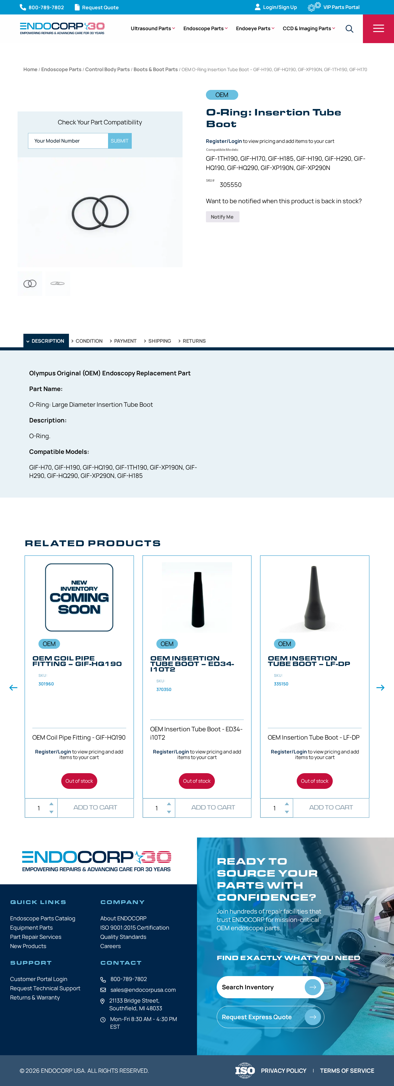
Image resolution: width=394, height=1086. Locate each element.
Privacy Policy (284, 1071)
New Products (28, 946)
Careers (110, 946)
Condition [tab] (89, 340)
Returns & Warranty (35, 997)
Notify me (223, 216)
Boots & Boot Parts (156, 69)
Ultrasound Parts (151, 28)
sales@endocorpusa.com (143, 989)
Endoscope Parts (203, 28)
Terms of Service (347, 1071)
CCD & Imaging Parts (307, 28)
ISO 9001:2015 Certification (134, 927)
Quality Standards (123, 936)
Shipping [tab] (159, 340)
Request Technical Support (45, 988)
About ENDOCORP (123, 918)
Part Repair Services (35, 936)
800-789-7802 (129, 979)
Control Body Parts (107, 69)
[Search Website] (349, 28)
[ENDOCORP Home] (62, 28)
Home (30, 69)
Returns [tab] (194, 340)
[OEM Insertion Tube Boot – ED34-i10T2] (197, 677)
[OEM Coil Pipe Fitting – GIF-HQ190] (79, 677)
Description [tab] (47, 340)
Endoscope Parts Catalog (42, 918)
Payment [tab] (125, 340)
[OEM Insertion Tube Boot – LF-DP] (314, 677)
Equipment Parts (31, 927)
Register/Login (224, 141)
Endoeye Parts (253, 28)
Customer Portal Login (38, 979)
